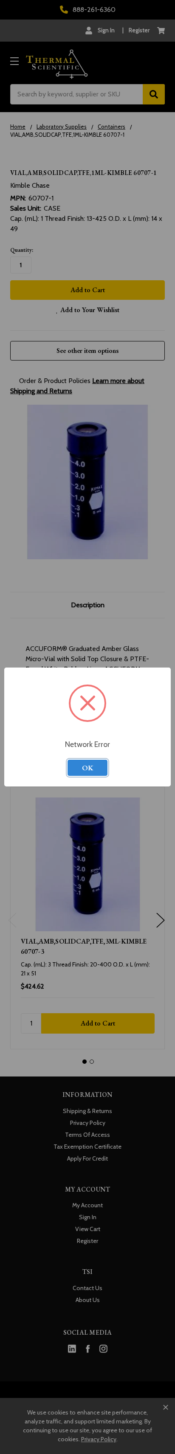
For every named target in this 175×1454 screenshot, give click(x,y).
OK (87, 767)
